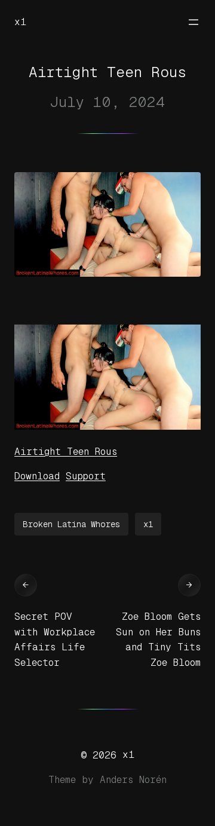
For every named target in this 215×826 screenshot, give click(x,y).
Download (37, 476)
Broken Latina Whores (71, 524)
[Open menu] (193, 22)
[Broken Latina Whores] (107, 426)
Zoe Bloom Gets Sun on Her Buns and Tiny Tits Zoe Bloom (158, 639)
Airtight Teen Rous (65, 451)
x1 (20, 21)
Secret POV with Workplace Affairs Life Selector (54, 639)
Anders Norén (133, 779)
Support (86, 476)
